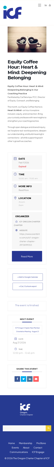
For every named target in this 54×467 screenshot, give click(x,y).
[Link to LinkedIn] (46, 5)
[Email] (36, 379)
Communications (19, 452)
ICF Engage (38, 452)
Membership (25, 443)
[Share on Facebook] (17, 379)
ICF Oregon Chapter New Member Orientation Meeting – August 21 (27, 329)
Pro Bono (41, 443)
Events (15, 447)
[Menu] (39, 5)
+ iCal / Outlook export (28, 286)
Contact (38, 447)
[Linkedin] (30, 379)
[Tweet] (23, 379)
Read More (24, 190)
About (26, 447)
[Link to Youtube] (50, 5)
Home (11, 443)
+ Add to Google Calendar (27, 277)
